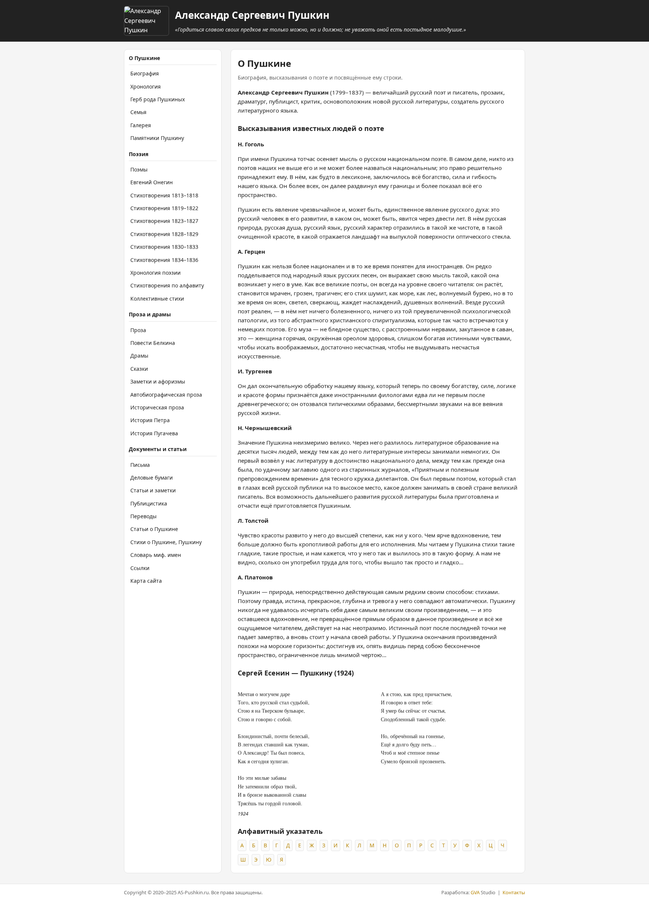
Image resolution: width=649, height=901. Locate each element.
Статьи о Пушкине (154, 528)
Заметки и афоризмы (157, 381)
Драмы (139, 355)
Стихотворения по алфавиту (167, 285)
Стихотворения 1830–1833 (164, 246)
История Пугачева (154, 433)
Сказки (139, 368)
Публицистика (148, 503)
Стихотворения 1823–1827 (164, 220)
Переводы (143, 516)
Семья (138, 112)
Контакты (514, 892)
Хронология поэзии (155, 272)
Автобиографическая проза (166, 394)
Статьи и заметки (153, 490)
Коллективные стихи (157, 298)
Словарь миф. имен (155, 554)
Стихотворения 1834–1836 (164, 259)
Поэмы (139, 169)
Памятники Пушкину (157, 137)
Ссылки (139, 568)
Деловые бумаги (151, 477)
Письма (140, 464)
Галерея (140, 125)
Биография (144, 73)
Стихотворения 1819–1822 (164, 208)
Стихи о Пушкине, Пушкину (166, 542)
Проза (138, 330)
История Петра (150, 420)
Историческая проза (157, 407)
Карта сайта (146, 580)
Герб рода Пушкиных (157, 99)
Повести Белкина (152, 342)
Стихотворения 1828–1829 (164, 234)
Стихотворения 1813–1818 (164, 195)
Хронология (145, 86)
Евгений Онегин (151, 182)
